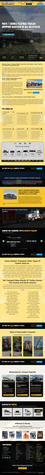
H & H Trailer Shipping (33, 292)
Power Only (26, 273)
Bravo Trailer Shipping (12, 298)
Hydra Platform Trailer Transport (11, 275)
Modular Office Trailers (36, 272)
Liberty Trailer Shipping (33, 298)
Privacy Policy (34, 472)
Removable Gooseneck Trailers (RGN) (10, 220)
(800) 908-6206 (40, 4)
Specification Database (19, 453)
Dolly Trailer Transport (12, 306)
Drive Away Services (20, 269)
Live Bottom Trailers (38, 270)
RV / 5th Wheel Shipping (32, 155)
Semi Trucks (38, 459)
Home (17, 446)
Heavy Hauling (28, 453)
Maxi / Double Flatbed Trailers (23, 272)
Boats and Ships (39, 447)
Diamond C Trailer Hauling (12, 304)
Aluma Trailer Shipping (12, 292)
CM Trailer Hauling (12, 301)
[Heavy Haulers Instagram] (5, 457)
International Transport (29, 454)
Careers (17, 457)
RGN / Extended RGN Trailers (25, 275)
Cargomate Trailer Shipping (12, 300)
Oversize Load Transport (29, 457)
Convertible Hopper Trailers (9, 267)
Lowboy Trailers (12, 272)
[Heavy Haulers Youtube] (7, 457)
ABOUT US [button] (31, 2)
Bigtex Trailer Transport (12, 297)
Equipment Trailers (30, 269)
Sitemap (37, 472)
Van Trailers (18, 277)
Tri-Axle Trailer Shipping (26, 277)
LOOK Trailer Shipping (33, 301)
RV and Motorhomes (39, 458)
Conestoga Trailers (37, 265)
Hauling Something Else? (39, 153)
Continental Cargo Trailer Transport (12, 303)
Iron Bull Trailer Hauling (33, 295)
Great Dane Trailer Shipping (12, 312)
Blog (16, 454)
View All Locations (5, 450)
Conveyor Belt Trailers (21, 267)
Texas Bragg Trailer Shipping (33, 309)
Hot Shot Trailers (10, 270)
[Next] (41, 241)
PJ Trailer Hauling (33, 304)
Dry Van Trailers (11, 269)
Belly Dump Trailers (14, 265)
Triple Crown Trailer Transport (33, 312)
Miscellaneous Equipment (38, 456)
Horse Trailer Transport (20, 270)
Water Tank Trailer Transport (33, 317)
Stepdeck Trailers (6, 218)
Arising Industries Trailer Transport (12, 293)
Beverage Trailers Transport (26, 265)
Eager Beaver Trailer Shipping (12, 308)
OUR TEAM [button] (22, 4)
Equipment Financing (6, 455)
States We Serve (18, 450)
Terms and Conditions (29, 472)
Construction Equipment (38, 451)
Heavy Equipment (5, 155)
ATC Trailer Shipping (12, 295)
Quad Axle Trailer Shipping (36, 273)
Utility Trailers (11, 277)
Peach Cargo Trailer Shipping (33, 303)
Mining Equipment (39, 454)
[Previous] (3, 241)
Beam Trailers (6, 265)
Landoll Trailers (29, 270)
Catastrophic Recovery (29, 447)
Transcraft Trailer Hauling (33, 311)
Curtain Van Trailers (31, 267)
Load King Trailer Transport (33, 300)
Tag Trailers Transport (33, 316)
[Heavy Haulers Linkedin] (9, 457)
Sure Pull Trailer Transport (33, 306)
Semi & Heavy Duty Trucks (19, 155)
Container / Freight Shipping (12, 155)
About (17, 447)
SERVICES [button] (25, 2)
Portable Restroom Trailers (18, 273)
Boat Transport (25, 155)
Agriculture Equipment (40, 446)
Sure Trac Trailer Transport (33, 308)
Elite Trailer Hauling (12, 309)
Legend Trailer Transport (33, 297)
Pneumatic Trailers (7, 273)
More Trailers (12, 314)
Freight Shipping (28, 450)
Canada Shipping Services (29, 446)
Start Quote (29, 92)
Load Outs (6, 272)
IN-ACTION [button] (20, 2)
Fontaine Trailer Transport (12, 311)
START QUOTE (28, 4)
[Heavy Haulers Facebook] (3, 457)
